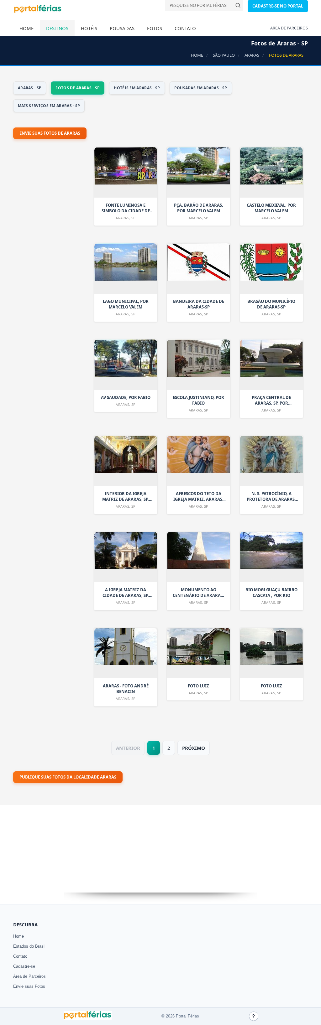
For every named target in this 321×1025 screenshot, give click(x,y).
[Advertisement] (60, 311)
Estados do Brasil (29, 946)
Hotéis (89, 28)
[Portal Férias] (37, 11)
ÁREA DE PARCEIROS (289, 28)
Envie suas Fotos (29, 986)
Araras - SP (29, 88)
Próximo (193, 748)
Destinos (57, 28)
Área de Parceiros (29, 976)
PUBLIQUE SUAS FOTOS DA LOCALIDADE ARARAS (67, 777)
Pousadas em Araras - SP (200, 88)
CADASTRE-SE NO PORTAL (277, 6)
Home (26, 28)
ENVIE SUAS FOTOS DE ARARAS (49, 133)
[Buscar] (238, 5)
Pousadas (122, 28)
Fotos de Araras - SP (77, 88)
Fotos (154, 28)
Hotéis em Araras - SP (137, 88)
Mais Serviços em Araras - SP (49, 105)
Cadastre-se (24, 966)
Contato (185, 28)
